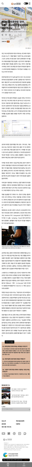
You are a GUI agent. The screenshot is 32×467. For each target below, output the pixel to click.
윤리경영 (4, 424)
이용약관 (18, 424)
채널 (8, 465)
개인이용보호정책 (20, 421)
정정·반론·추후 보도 (6, 426)
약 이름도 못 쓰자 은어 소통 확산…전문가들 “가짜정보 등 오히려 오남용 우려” (16, 31)
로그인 (24, 465)
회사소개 (4, 421)
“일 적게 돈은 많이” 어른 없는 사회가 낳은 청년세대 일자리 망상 (19, 396)
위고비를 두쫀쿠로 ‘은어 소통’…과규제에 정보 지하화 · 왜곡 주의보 (16, 25)
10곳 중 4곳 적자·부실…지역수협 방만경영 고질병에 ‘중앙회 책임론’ (19, 402)
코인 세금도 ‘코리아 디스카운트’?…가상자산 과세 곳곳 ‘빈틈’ (19, 390)
